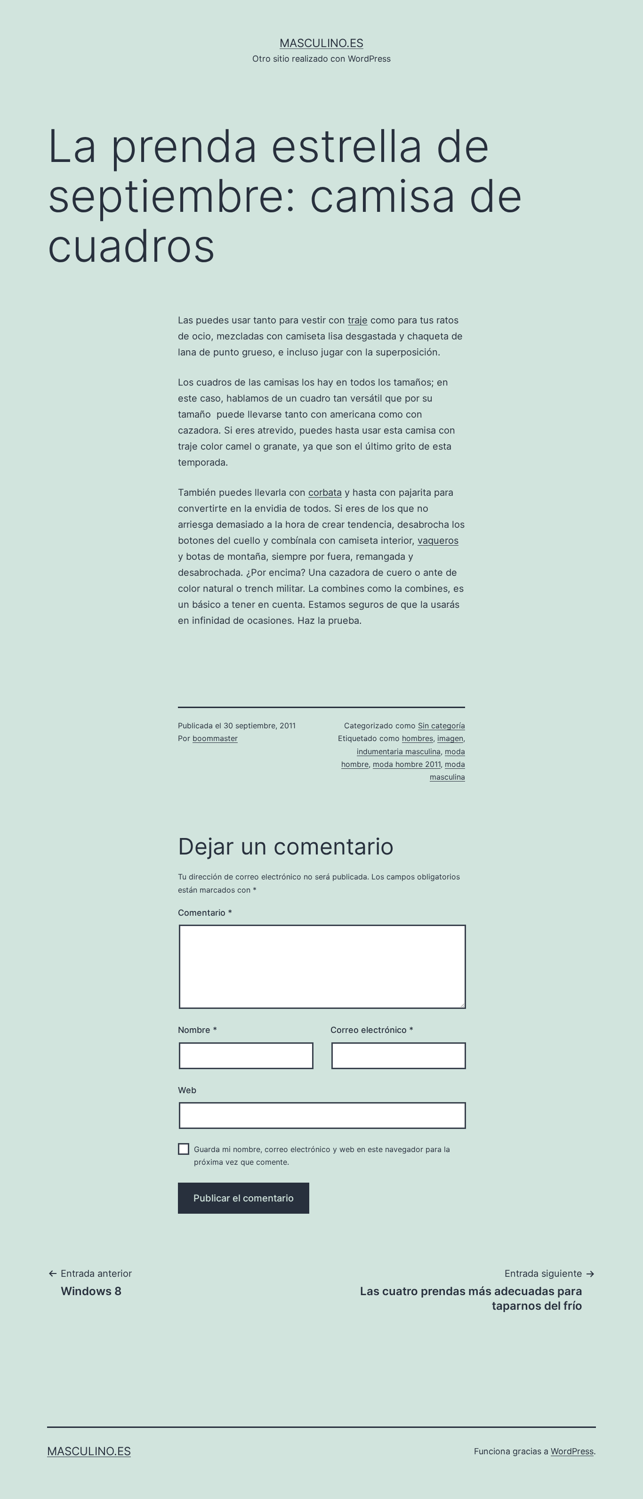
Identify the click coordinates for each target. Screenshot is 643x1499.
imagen (450, 738)
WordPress (572, 1451)
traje (358, 320)
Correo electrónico (371, 1030)
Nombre (197, 1030)
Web (187, 1090)
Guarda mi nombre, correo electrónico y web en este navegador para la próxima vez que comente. (322, 1155)
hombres (417, 738)
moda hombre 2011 (407, 764)
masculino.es (321, 43)
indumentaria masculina (399, 751)
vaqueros (438, 540)
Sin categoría (441, 725)
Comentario (205, 913)
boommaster (215, 738)
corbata (325, 492)
